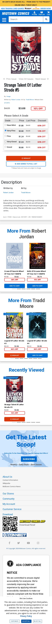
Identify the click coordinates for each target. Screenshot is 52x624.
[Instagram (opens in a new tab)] (38, 543)
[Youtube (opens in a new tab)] (28, 543)
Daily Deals (24, 464)
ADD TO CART (14, 286)
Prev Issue (11, 79)
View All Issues (26, 79)
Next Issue (40, 79)
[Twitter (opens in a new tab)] (18, 543)
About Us (7, 476)
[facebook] (9, 543)
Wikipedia (6, 483)
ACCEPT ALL (26, 621)
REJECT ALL (37, 621)
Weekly (13, 464)
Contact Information (10, 480)
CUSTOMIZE (14, 621)
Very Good (12, 141)
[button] (34, 13)
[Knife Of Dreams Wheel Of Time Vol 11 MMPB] (37, 256)
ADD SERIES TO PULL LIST (26, 164)
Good (9, 147)
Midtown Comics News (12, 486)
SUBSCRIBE (29, 459)
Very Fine (11, 130)
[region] (5, 328)
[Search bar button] (46, 19)
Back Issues (36, 464)
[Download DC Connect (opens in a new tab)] (27, 535)
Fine (9, 136)
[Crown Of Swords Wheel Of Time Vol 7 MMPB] (14, 256)
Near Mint (11, 125)
